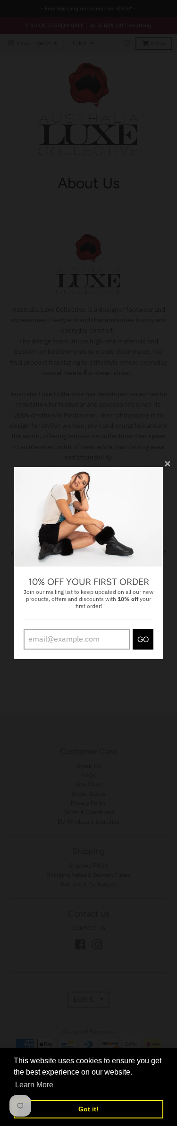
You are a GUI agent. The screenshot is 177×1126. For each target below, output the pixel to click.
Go (143, 639)
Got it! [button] (88, 1109)
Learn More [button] (34, 1085)
